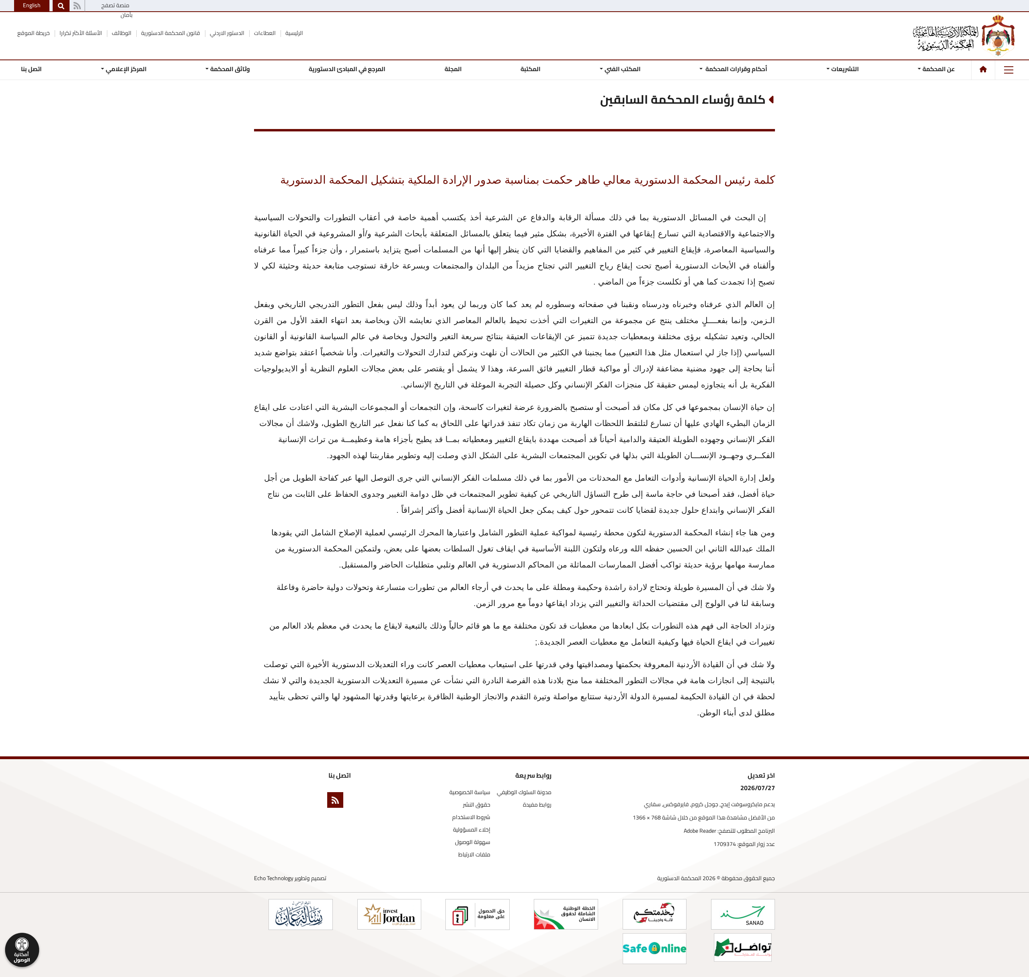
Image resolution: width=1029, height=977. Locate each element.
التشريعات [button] (845, 69)
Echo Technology (273, 878)
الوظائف (121, 33)
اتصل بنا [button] (31, 69)
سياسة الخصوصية (469, 792)
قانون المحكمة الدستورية (170, 33)
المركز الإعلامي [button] (125, 69)
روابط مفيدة (537, 805)
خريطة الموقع (33, 33)
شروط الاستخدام (471, 817)
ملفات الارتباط (474, 854)
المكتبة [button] (531, 69)
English (32, 5)
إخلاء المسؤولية (471, 829)
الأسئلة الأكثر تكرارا (80, 33)
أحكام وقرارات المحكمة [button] (735, 69)
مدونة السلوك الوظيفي (524, 792)
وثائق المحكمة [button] (230, 69)
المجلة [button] (453, 69)
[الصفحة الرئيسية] (983, 69)
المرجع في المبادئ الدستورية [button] (347, 69)
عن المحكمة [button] (938, 69)
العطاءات (264, 33)
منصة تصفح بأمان (117, 10)
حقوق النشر (476, 805)
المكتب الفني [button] (623, 69)
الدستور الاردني (226, 33)
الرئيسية (293, 33)
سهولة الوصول (472, 842)
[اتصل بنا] (77, 6)
